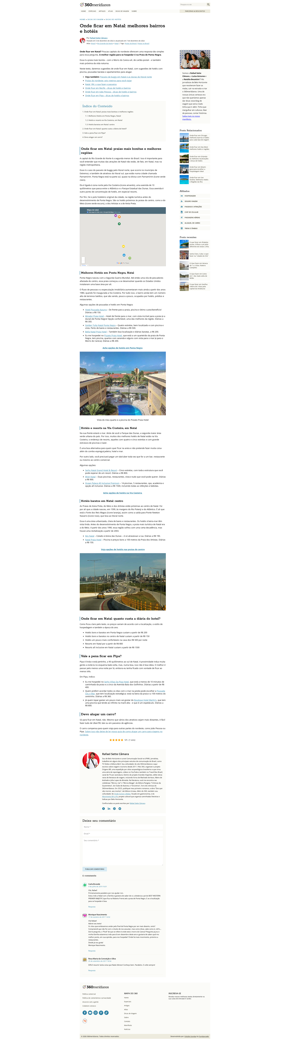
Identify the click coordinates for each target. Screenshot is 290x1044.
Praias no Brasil (143, 43)
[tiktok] (106, 1013)
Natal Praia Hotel (93, 539)
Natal (117, 43)
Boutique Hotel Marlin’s (145, 700)
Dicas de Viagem (122, 11)
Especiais (92, 11)
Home (83, 11)
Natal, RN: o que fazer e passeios (101, 84)
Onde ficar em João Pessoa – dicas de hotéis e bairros (111, 91)
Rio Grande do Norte (105, 43)
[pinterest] (101, 1013)
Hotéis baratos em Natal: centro (101, 124)
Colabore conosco (89, 1006)
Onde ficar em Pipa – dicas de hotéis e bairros (107, 95)
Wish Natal (90, 476)
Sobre (134, 11)
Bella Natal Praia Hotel (96, 331)
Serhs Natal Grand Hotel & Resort (101, 470)
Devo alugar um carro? (93, 137)
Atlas (110, 11)
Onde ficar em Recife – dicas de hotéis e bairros (108, 88)
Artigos (102, 11)
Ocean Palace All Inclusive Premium (102, 483)
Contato (127, 1021)
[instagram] (114, 809)
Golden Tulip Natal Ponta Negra (100, 325)
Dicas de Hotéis (113, 19)
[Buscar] (208, 4)
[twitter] (119, 809)
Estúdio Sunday (190, 1036)
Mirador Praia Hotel (94, 316)
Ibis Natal (89, 536)
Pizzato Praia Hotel (113, 335)
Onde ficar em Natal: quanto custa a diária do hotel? (105, 128)
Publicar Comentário (94, 869)
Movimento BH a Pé (110, 796)
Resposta (91, 907)
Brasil (93, 43)
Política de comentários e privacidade (96, 998)
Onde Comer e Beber (122, 794)
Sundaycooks (204, 1036)
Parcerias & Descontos (195, 11)
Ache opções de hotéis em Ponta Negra (123, 348)
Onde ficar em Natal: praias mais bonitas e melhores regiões (108, 112)
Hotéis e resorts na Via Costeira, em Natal (105, 120)
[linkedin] (109, 809)
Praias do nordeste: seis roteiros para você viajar (108, 80)
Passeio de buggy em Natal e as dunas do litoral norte (126, 76)
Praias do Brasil (131, 43)
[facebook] (103, 809)
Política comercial (89, 994)
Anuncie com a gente (90, 1002)
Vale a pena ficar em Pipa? (95, 133)
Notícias (127, 1029)
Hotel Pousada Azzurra (96, 309)
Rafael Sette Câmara (98, 38)
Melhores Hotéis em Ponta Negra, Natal (104, 116)
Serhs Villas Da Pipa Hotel (116, 681)
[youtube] (90, 1013)
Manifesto (128, 1025)
